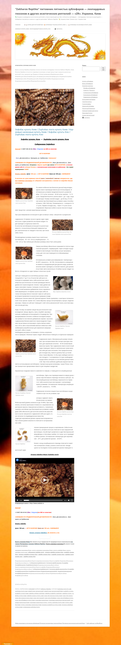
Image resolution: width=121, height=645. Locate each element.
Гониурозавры (86, 104)
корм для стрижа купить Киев (24, 598)
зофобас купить (67, 593)
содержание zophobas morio (36, 552)
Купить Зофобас (20, 524)
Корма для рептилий (88, 115)
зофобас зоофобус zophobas (53, 593)
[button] (44, 480)
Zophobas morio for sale (64, 589)
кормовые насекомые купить (38, 602)
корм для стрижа (68, 596)
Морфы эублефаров (89, 88)
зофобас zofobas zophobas (36, 593)
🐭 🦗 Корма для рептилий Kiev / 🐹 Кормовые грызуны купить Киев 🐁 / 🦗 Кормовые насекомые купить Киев (58, 25)
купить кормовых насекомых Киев (42, 550)
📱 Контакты (58, 29)
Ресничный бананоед (88, 108)
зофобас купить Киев (44, 554)
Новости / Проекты (89, 90)
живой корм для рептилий (35, 591)
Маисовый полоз (87, 113)
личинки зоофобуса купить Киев (28, 554)
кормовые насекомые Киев (23, 550)
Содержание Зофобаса (45, 144)
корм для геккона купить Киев (53, 596)
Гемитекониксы (87, 102)
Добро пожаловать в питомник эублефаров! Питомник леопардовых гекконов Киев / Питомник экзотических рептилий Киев (50, 623)
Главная (17, 25)
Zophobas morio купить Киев (56, 139)
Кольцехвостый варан (88, 99)
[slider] (43, 500)
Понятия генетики (87, 86)
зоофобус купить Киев (57, 554)
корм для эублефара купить (65, 598)
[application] (44, 480)
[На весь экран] (72, 500)
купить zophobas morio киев (56, 602)
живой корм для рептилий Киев (53, 591)
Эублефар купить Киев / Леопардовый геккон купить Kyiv (32, 29)
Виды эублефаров (87, 83)
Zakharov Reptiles (46, 589)
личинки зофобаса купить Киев (54, 552)
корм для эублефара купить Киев (25, 600)
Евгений (17, 149)
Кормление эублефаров (90, 95)
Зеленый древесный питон (90, 111)
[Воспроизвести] (18, 500)
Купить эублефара (87, 81)
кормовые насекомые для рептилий (59, 600)
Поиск (84, 65)
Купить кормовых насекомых (55, 544)
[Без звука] (69, 500)
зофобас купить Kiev (29, 556)
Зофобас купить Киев (30, 139)
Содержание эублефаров (90, 92)
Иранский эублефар (88, 106)
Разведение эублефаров (90, 97)
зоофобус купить (68, 591)
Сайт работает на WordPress (94, 623)
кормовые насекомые (41, 600)
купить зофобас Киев (59, 550)
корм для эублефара (50, 598)
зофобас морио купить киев (35, 596)
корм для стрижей (38, 598)
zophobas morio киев (21, 591)
